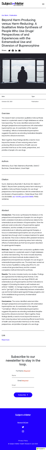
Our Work (5, 15)
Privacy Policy (23, 441)
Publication (13, 15)
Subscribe (22, 395)
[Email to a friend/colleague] (19, 50)
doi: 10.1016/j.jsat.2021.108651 (23, 197)
